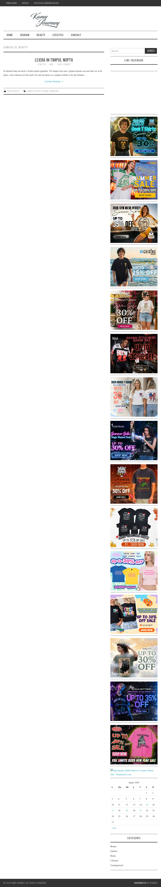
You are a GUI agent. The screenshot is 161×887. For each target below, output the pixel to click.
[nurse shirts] (134, 396)
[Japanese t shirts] (134, 179)
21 (140, 810)
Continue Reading (53, 81)
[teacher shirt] (134, 613)
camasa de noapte (34, 91)
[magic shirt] (134, 440)
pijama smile (54, 91)
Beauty (41, 35)
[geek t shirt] (134, 135)
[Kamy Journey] (34, 20)
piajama (45, 91)
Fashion (24, 35)
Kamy (51, 64)
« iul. (114, 827)
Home (10, 35)
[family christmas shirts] (134, 527)
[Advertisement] (134, 93)
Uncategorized (13, 91)
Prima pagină (11, 3)
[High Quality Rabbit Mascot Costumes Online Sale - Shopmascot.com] (134, 771)
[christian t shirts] (134, 266)
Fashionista (140, 882)
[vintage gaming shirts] (134, 353)
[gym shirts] (134, 222)
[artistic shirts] (134, 700)
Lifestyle (58, 35)
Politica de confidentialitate (46, 3)
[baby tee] (134, 570)
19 (127, 810)
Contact (25, 3)
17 (113, 810)
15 (147, 804)
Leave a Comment (63, 64)
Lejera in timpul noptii (54, 60)
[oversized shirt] (134, 309)
